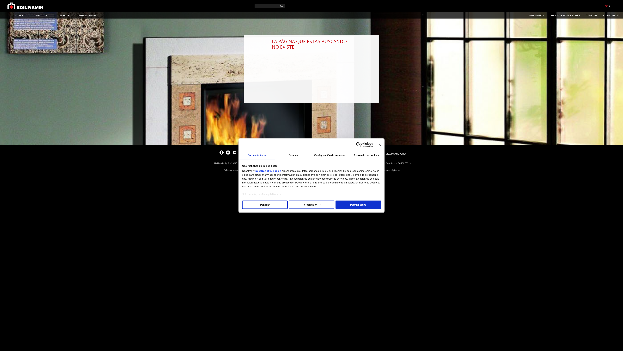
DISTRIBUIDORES (40, 15)
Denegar (265, 204)
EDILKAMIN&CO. (536, 15)
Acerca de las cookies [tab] (366, 155)
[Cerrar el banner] (380, 144)
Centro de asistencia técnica (565, 15)
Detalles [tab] (293, 155)
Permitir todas (358, 204)
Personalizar (310, 204)
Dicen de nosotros (86, 15)
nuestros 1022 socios (268, 170)
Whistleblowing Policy (394, 153)
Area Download (611, 15)
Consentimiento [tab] (257, 155)
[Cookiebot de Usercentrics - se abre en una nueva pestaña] (358, 144)
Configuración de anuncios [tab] (329, 155)
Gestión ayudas (62, 15)
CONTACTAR (591, 15)
